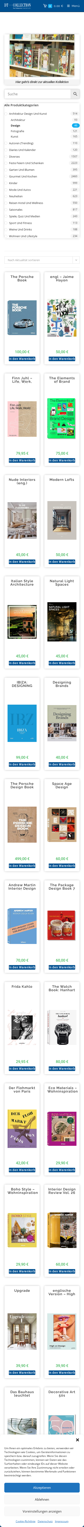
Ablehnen (42, 1499)
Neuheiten (16, 196)
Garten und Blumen (21, 170)
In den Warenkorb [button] (22, 359)
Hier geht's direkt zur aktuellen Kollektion (42, 82)
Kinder (13, 183)
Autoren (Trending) (21, 143)
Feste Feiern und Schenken (26, 163)
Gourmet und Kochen (23, 176)
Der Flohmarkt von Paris (22, 1089)
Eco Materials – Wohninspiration (62, 1089)
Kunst (14, 136)
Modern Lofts (62, 479)
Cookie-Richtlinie (26, 1521)
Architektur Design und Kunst (28, 114)
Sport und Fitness (20, 223)
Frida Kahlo (22, 986)
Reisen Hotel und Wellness (26, 203)
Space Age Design (62, 785)
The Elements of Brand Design (62, 381)
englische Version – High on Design (61, 1294)
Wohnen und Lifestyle (23, 236)
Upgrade (22, 1290)
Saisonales (15, 210)
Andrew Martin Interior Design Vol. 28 (22, 888)
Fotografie (17, 131)
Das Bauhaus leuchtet (22, 1393)
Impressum (61, 1521)
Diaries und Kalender (22, 150)
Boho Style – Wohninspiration (23, 1191)
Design (15, 125)
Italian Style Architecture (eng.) (22, 584)
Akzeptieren (42, 1487)
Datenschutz (45, 1521)
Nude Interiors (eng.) (22, 481)
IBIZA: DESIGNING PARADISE (22, 686)
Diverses (14, 156)
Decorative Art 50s (61, 1393)
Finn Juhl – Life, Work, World (22, 381)
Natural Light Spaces (62, 582)
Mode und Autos (20, 190)
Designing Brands (62, 684)
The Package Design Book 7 (62, 886)
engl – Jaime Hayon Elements (62, 280)
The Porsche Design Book (22, 785)
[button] (77, 1440)
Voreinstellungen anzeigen (42, 1511)
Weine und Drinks (20, 229)
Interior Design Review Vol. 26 (62, 1191)
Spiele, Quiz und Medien (24, 216)
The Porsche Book (22, 278)
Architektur (18, 120)
